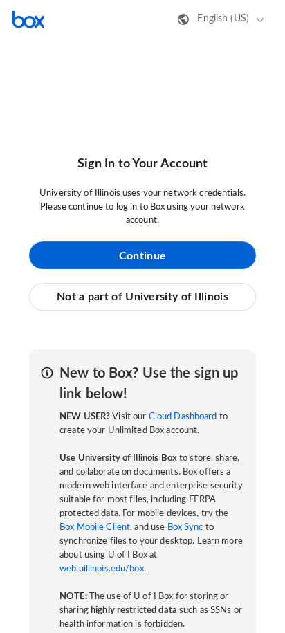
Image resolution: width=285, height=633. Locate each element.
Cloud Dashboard (183, 416)
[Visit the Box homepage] (28, 19)
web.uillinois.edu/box (101, 569)
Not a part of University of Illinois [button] (142, 296)
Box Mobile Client (94, 527)
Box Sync (185, 527)
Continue (142, 256)
